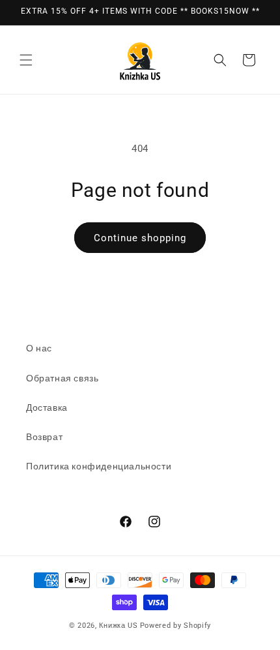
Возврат (44, 437)
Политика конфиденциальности (98, 466)
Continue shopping (140, 238)
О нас (39, 348)
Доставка (47, 407)
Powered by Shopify (176, 625)
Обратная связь (62, 378)
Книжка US (118, 625)
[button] (26, 60)
